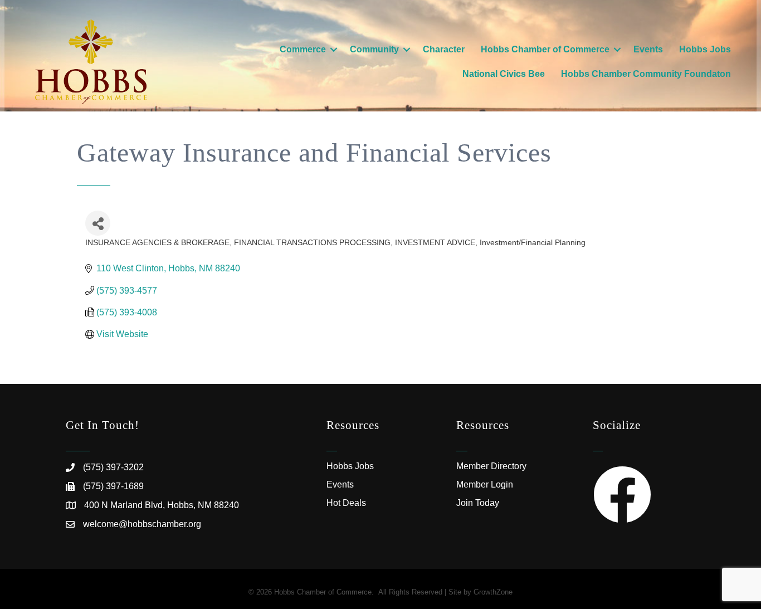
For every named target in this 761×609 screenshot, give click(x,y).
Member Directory (491, 466)
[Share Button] (97, 223)
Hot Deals (346, 503)
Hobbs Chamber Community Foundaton (646, 74)
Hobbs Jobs (705, 49)
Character (444, 49)
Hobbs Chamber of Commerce (545, 49)
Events (648, 49)
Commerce (303, 49)
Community (374, 49)
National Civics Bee (503, 74)
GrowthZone (493, 592)
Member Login (484, 484)
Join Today (477, 503)
